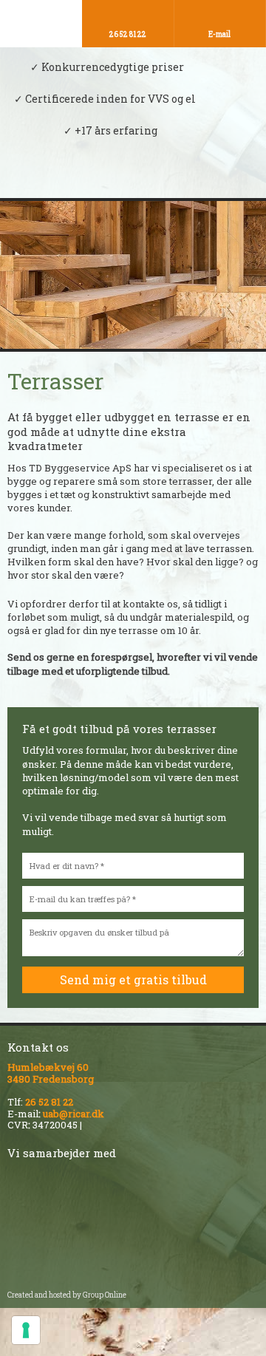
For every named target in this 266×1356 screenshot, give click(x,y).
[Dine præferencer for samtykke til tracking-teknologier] (26, 1330)
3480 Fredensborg (50, 1079)
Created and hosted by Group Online (66, 1295)
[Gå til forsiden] (133, 179)
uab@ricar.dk (73, 1113)
